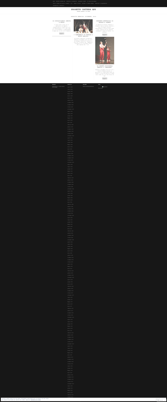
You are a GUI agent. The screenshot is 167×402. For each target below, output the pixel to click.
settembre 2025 (71, 109)
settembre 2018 (71, 277)
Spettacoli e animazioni (71, 1)
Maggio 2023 (70, 171)
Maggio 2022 (70, 197)
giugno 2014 (70, 368)
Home (54, 1)
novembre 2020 (70, 235)
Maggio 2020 (70, 248)
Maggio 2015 (70, 352)
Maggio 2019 (70, 266)
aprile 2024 (70, 146)
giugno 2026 (70, 91)
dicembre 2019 (70, 257)
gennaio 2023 (70, 180)
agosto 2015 (70, 346)
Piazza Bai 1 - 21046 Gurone (58, 86)
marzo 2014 (70, 372)
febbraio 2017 (70, 308)
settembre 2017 (71, 295)
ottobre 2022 (70, 186)
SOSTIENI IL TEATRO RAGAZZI (88, 3)
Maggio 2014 (70, 370)
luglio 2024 (70, 140)
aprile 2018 (70, 284)
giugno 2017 (70, 299)
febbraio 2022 (70, 204)
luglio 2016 (70, 321)
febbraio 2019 (70, 270)
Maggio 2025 (70, 118)
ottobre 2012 (70, 397)
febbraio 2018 (70, 286)
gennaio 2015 (70, 357)
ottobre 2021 (70, 213)
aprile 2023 (70, 173)
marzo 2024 (70, 149)
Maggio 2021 (70, 224)
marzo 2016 (70, 330)
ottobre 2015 (70, 341)
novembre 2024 (70, 131)
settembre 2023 (71, 162)
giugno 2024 (70, 142)
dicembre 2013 (70, 377)
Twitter (85, 84)
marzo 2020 (70, 253)
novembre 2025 (70, 104)
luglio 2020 (70, 244)
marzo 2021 (70, 228)
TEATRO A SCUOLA (77, 3)
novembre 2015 (70, 339)
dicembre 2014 (70, 359)
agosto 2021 (70, 217)
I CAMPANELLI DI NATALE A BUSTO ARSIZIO (83, 35)
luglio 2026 (70, 89)
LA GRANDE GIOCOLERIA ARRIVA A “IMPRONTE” (105, 66)
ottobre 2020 (70, 237)
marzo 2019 (70, 268)
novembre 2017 (70, 290)
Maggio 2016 (70, 326)
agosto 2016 (70, 319)
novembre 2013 (70, 379)
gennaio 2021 (70, 233)
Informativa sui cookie (36, 399)
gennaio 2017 (70, 310)
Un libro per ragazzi (91, 1)
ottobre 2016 (70, 315)
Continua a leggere (61, 33)
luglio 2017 (70, 297)
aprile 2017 (70, 304)
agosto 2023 (70, 164)
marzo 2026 (70, 98)
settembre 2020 (71, 239)
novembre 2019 (70, 259)
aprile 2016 (70, 328)
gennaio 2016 (70, 335)
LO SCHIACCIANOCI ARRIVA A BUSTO (62, 21)
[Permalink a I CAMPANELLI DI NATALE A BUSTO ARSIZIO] (83, 32)
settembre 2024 (71, 135)
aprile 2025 (70, 120)
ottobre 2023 (70, 160)
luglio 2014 (70, 366)
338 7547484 (54, 87)
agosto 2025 (70, 111)
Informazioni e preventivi (58, 5)
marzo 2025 (70, 122)
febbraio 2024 (70, 151)
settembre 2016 (71, 317)
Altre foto (100, 88)
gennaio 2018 (70, 288)
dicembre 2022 (70, 182)
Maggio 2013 (70, 390)
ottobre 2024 (70, 133)
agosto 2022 (70, 191)
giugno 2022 (70, 195)
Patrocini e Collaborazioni (101, 3)
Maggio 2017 (70, 301)
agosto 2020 (70, 242)
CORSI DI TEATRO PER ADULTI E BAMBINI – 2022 (62, 3)
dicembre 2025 (70, 102)
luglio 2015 (70, 348)
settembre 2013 (71, 383)
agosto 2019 (70, 264)
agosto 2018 (70, 279)
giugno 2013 (70, 388)
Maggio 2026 (70, 93)
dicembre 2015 (70, 337)
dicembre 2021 (70, 208)
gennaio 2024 (70, 153)
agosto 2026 (70, 87)
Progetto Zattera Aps (83, 9)
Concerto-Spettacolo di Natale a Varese (104, 21)
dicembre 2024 (70, 129)
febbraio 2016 (70, 332)
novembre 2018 (70, 275)
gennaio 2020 (70, 255)
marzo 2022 (70, 202)
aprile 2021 (70, 226)
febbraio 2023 (70, 177)
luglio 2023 (70, 166)
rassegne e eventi (82, 1)
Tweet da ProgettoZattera (88, 86)
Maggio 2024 (70, 144)
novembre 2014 (70, 361)
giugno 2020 (70, 246)
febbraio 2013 (70, 394)
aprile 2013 (70, 392)
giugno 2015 (70, 350)
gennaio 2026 (70, 100)
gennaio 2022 (70, 206)
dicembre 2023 (70, 155)
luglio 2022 (70, 193)
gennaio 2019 (70, 273)
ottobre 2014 (70, 363)
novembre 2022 (70, 184)
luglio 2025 (70, 113)
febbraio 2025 (70, 124)
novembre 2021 (70, 211)
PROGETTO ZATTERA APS (60, 1)
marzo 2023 (70, 175)
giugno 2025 (70, 115)
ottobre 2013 (70, 381)
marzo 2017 (70, 306)
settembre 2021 (71, 215)
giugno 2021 (70, 222)
